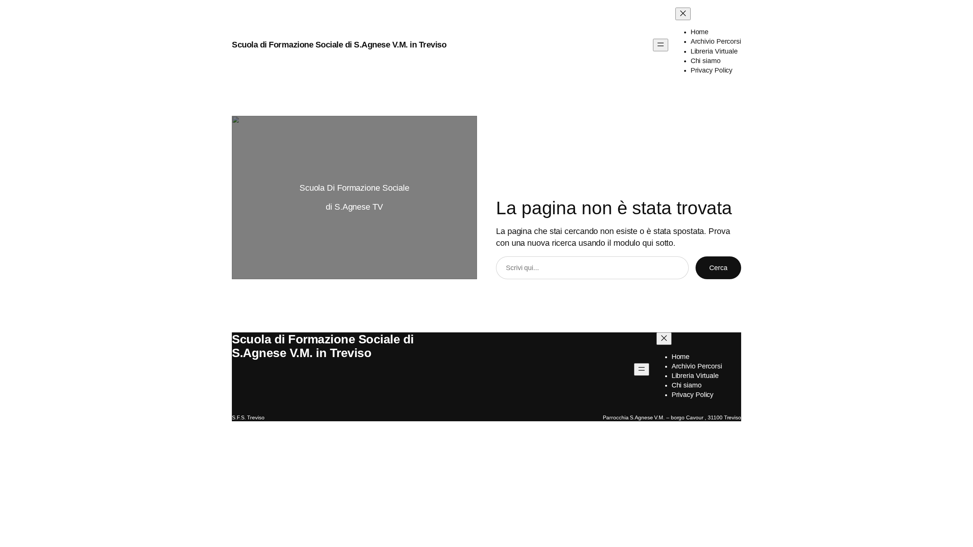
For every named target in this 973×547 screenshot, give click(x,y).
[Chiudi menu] (683, 14)
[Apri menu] (660, 45)
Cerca (718, 268)
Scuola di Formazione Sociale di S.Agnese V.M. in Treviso (339, 44)
